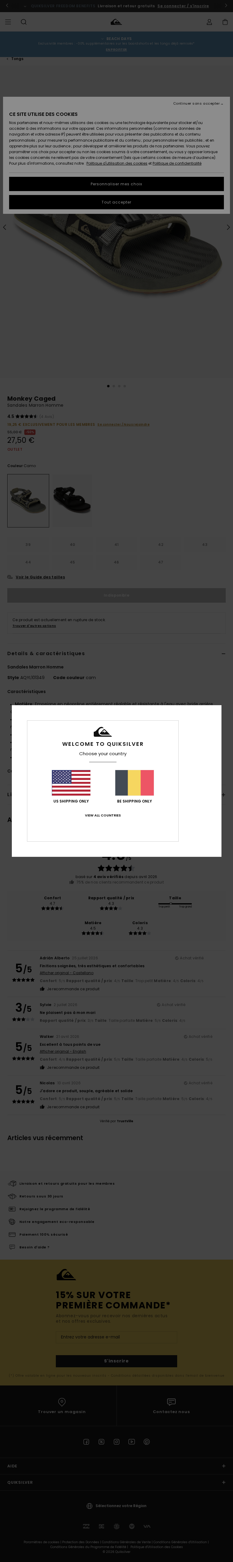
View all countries (103, 815)
